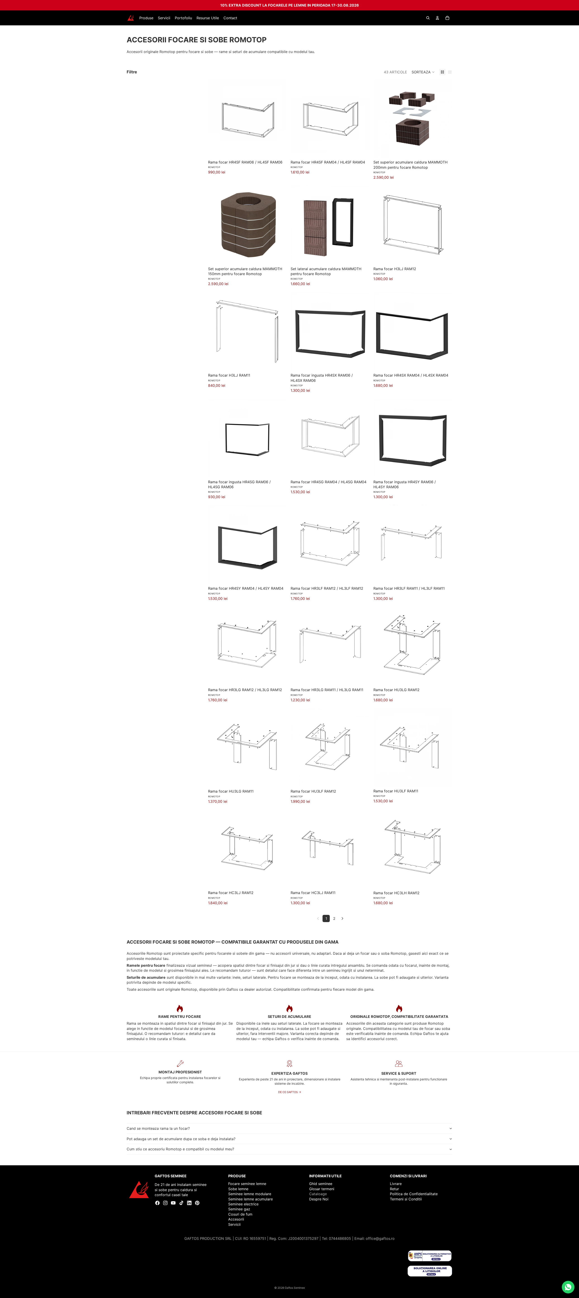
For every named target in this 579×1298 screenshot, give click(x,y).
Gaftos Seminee (295, 1287)
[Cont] (437, 18)
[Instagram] (165, 1203)
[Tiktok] (181, 1203)
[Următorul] (342, 918)
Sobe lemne (238, 1189)
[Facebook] (157, 1203)
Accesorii (236, 1219)
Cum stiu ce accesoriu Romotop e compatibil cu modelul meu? (180, 1149)
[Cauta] (428, 18)
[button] (423, 72)
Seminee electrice (243, 1204)
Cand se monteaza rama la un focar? (158, 1128)
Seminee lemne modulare (249, 1194)
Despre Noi (318, 1199)
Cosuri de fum (240, 1214)
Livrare (396, 1183)
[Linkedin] (189, 1203)
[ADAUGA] (280, 151)
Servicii (234, 1224)
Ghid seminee (320, 1183)
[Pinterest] (197, 1203)
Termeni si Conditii (406, 1199)
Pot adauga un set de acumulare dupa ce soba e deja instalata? (181, 1139)
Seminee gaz (239, 1209)
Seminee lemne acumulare (250, 1199)
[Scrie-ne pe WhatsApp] (568, 1287)
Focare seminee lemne (247, 1183)
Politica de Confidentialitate (414, 1194)
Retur (394, 1189)
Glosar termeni (321, 1189)
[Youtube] (173, 1203)
